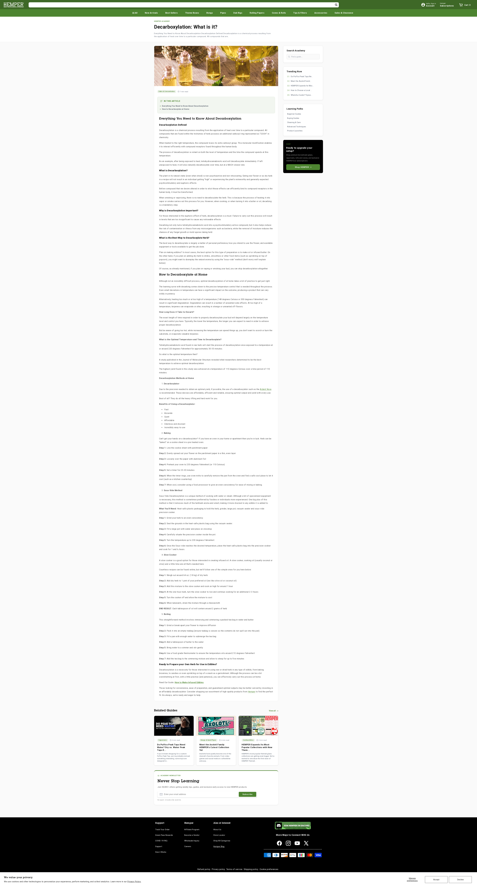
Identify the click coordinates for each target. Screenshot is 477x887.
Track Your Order (162, 830)
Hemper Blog (218, 846)
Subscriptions (447, 6)
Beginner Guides (294, 114)
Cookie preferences (269, 869)
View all (272, 711)
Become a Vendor (191, 835)
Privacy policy (218, 869)
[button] (134, 13)
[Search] (336, 4)
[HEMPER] (14, 4)
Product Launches (295, 131)
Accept (436, 879)
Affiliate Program (191, 830)
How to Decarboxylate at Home (175, 109)
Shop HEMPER (302, 167)
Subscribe (247, 794)
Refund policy (203, 869)
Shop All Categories (221, 841)
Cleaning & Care (294, 122)
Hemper (251, 691)
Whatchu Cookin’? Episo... (301, 95)
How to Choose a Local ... (301, 90)
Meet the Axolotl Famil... (301, 81)
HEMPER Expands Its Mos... (302, 86)
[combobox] (184, 4)
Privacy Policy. (134, 881)
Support (158, 846)
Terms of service (234, 869)
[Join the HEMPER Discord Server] (293, 828)
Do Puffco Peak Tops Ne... (302, 76)
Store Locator (219, 835)
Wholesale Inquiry (191, 841)
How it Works (160, 852)
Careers (187, 846)
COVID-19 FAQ (161, 841)
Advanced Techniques (296, 127)
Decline (460, 879)
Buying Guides (293, 118)
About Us (217, 830)
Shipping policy (251, 869)
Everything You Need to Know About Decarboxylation (185, 106)
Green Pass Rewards (164, 835)
